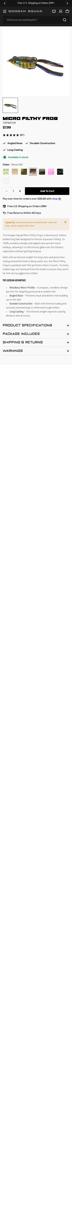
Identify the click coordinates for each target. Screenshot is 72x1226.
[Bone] (15, 172)
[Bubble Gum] (51, 172)
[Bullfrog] (24, 172)
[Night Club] (60, 172)
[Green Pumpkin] (42, 172)
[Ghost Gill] (33, 172)
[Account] (61, 11)
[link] (13, 135)
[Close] (65, 222)
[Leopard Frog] (6, 172)
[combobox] (36, 20)
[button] (5, 3)
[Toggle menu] (5, 11)
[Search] (65, 20)
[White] (6, 181)
